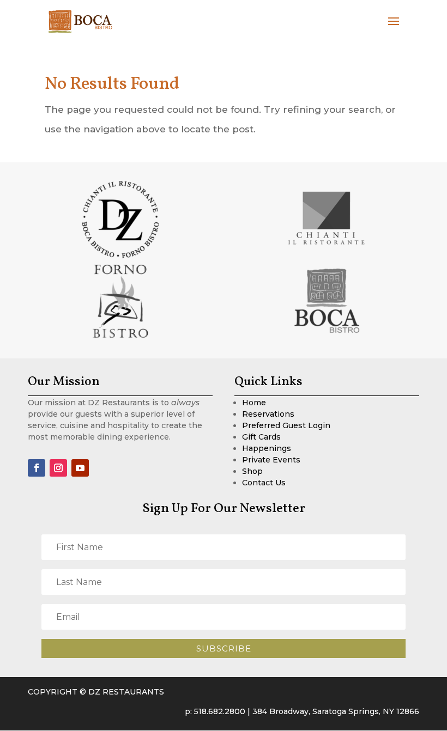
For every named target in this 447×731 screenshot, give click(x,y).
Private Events (271, 460)
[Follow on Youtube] (80, 468)
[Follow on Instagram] (58, 468)
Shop (252, 471)
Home (254, 402)
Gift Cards (261, 437)
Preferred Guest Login (286, 425)
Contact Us (264, 483)
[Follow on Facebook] (36, 468)
